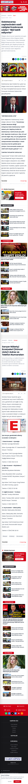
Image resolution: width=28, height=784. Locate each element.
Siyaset (14, 732)
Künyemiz (21, 706)
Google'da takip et (8, 80)
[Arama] (24, 2)
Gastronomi (14, 726)
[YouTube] (18, 713)
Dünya (14, 730)
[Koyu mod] (21, 2)
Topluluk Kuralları (14, 748)
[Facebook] (9, 713)
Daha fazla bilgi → (18, 778)
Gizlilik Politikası (22, 710)
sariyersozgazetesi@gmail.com (10, 773)
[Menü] (26, 2)
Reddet (10, 781)
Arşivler (8, 710)
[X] (12, 713)
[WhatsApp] (6, 713)
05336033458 (6, 770)
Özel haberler (14, 724)
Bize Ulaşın (8, 706)
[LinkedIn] (15, 713)
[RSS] (22, 713)
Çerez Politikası (14, 744)
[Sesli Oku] (19, 80)
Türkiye (14, 728)
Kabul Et (17, 781)
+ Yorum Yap (23, 181)
